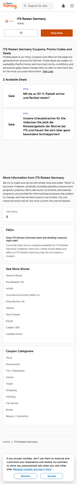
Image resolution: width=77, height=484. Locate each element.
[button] (72, 6)
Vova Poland (13, 314)
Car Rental (12, 403)
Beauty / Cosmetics (17, 416)
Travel (9, 383)
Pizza (9, 357)
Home (6, 441)
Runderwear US (15, 282)
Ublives (10, 308)
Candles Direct (14, 334)
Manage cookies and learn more (32, 469)
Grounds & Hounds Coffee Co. (23, 295)
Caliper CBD (13, 327)
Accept (51, 476)
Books (9, 409)
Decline (25, 476)
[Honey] (10, 6)
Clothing (10, 396)
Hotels (9, 377)
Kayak (9, 321)
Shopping (11, 390)
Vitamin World (14, 275)
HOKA (9, 288)
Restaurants (13, 364)
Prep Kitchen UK (15, 301)
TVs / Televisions (15, 370)
